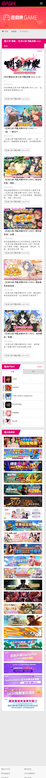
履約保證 (27, 769)
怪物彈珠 (15, 387)
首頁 (6, 31)
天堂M (14, 379)
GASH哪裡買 (29, 773)
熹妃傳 (14, 421)
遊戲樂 (14, 31)
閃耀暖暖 (15, 413)
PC (33, 372)
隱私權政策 (5, 773)
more (39, 367)
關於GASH (5, 769)
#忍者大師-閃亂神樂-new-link (17, 99)
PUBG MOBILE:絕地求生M (22, 396)
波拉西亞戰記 (17, 404)
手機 (12, 372)
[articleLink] (23, 63)
